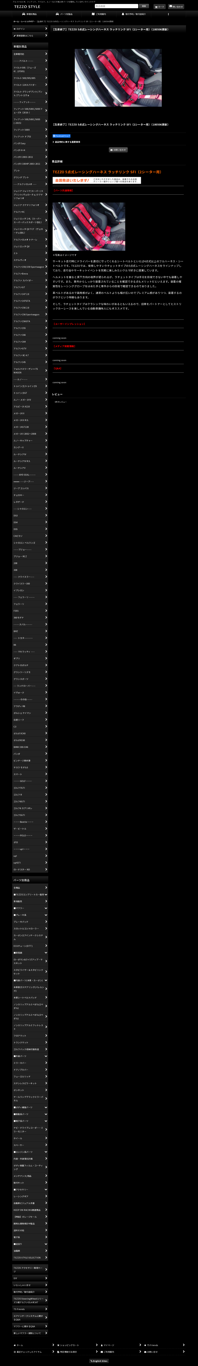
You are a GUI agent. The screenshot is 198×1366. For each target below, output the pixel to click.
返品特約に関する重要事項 (67, 141)
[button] (168, 14)
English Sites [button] (99, 1360)
